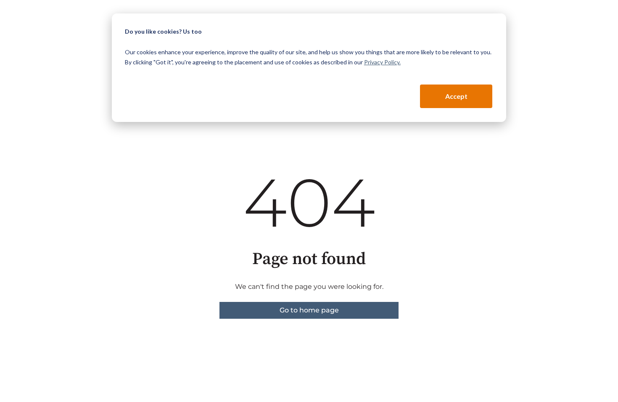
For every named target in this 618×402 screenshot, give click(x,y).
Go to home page (309, 310)
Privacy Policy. (382, 62)
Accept (456, 96)
